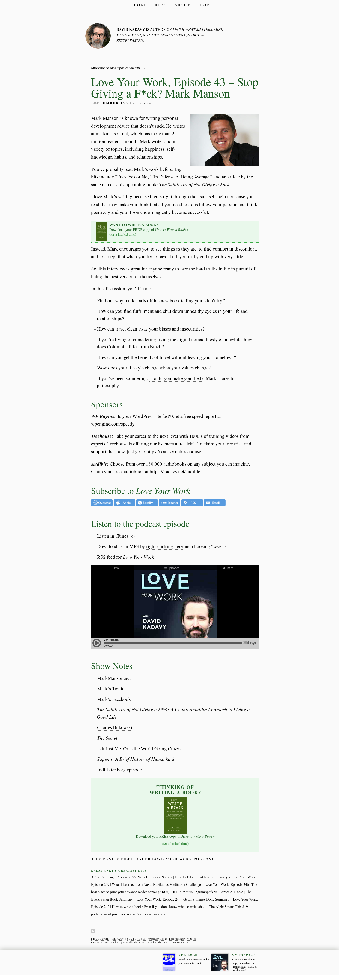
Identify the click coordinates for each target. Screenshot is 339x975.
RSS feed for (125, 557)
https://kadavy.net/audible (175, 471)
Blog (161, 5)
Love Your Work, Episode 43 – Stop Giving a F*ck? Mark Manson (174, 87)
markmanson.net (112, 133)
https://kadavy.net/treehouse (173, 451)
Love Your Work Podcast (183, 858)
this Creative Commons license (174, 942)
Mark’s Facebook (114, 699)
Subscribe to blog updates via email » (118, 67)
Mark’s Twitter (111, 688)
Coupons (133, 939)
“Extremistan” (239, 967)
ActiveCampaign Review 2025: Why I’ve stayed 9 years (131, 876)
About (182, 5)
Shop (203, 5)
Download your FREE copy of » (148, 227)
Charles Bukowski (114, 727)
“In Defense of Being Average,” (182, 176)
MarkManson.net (114, 678)
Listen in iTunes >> (116, 536)
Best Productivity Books (182, 939)
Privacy (118, 939)
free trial (186, 443)
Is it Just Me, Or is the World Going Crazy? (139, 748)
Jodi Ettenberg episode (119, 769)
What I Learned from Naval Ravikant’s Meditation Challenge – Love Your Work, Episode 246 (180, 884)
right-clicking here (164, 546)
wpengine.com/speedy (113, 423)
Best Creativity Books (155, 939)
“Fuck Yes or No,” (133, 176)
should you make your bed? (176, 378)
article (234, 176)
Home (140, 5)
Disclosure (100, 939)
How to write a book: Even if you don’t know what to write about (159, 906)
